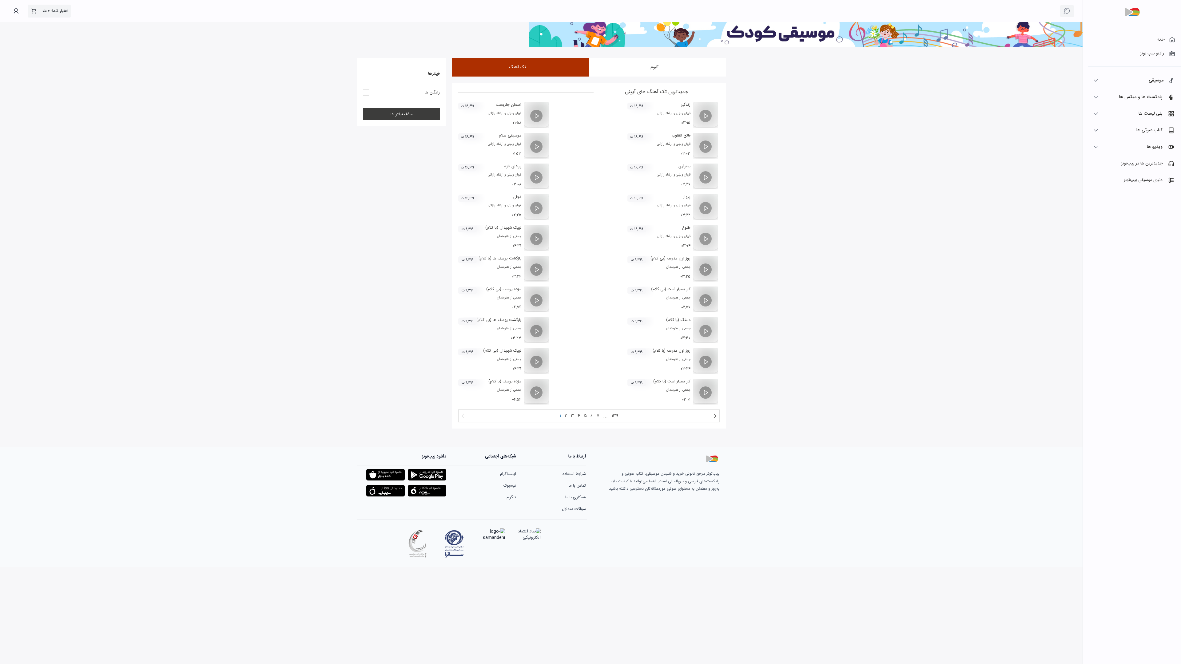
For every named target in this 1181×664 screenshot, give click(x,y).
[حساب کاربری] (16, 11)
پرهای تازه (512, 166)
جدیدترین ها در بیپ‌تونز (1142, 163)
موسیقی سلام (510, 135)
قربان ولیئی (683, 113)
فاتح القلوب (681, 135)
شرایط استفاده (574, 474)
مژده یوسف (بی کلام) (503, 289)
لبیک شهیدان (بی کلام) (502, 350)
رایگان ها (432, 92)
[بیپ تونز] (1132, 12)
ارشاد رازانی (665, 113)
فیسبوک (509, 485)
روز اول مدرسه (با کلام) (671, 350)
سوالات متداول (574, 509)
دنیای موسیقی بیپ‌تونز (1143, 180)
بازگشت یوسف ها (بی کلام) (498, 320)
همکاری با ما (575, 497)
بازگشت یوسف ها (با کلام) (500, 258)
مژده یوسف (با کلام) (504, 381)
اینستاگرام (508, 474)
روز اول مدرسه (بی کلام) (670, 258)
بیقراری (684, 166)
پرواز (686, 197)
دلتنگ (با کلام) (678, 320)
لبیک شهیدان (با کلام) (503, 227)
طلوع (686, 227)
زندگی (685, 104)
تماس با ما (577, 485)
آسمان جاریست (508, 104)
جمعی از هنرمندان (509, 236)
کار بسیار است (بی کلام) (670, 289)
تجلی (517, 197)
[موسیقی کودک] (806, 45)
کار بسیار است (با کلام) (671, 381)
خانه (1160, 40)
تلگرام (511, 497)
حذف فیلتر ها (401, 114)
